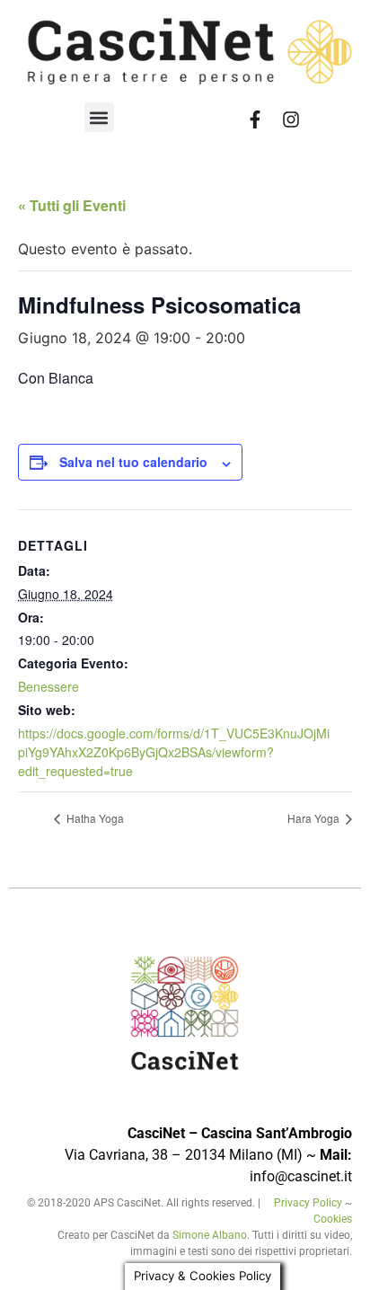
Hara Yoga (314, 818)
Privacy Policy (309, 1203)
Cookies (332, 1219)
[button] (99, 117)
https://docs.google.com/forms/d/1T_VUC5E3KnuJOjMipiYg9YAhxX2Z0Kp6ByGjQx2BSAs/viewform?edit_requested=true (174, 752)
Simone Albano (209, 1235)
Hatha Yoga (94, 818)
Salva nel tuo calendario (133, 462)
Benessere (48, 686)
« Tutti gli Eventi (72, 205)
